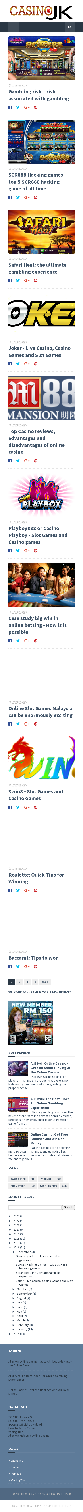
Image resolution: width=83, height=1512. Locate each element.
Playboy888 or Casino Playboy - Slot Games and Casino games (38, 535)
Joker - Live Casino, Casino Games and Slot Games (39, 351)
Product (46, 1179)
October (23, 1289)
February (23, 1325)
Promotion (18, 1186)
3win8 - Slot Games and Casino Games (35, 795)
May (20, 1311)
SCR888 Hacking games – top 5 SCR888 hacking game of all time (37, 181)
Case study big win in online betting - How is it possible (37, 625)
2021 (16, 1225)
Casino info (18, 1179)
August (22, 1298)
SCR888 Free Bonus (21, 1421)
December (24, 1252)
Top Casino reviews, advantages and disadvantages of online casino (36, 441)
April (20, 1316)
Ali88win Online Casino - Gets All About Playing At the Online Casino (51, 1067)
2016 (16, 1247)
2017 (16, 1243)
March (21, 1320)
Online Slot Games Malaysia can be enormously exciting (40, 712)
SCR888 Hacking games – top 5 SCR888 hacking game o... (41, 1266)
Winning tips (48, 1186)
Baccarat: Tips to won (33, 957)
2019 (16, 1234)
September (25, 1294)
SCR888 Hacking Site (21, 1417)
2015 (16, 1334)
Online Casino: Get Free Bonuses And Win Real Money (49, 1138)
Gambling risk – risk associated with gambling (38, 95)
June (20, 1307)
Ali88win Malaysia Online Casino (29, 1436)
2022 (16, 1221)
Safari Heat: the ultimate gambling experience (37, 268)
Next (45, 981)
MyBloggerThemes (59, 1506)
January (22, 1329)
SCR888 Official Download (25, 1424)
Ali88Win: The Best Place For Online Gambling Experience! (50, 1103)
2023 (16, 1216)
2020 (16, 1229)
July (20, 1302)
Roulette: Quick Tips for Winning (36, 878)
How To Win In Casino (22, 1428)
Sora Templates (35, 1506)
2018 (16, 1238)
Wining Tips (15, 1432)
